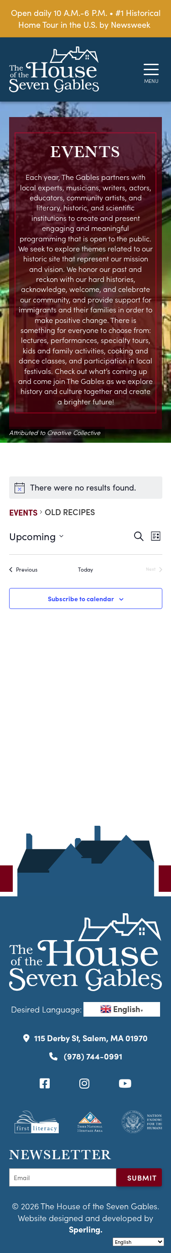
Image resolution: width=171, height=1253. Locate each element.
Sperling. (86, 1229)
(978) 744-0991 (92, 1056)
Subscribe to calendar (81, 598)
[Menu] (151, 69)
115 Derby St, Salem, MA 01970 (91, 1037)
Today (85, 569)
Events (23, 512)
